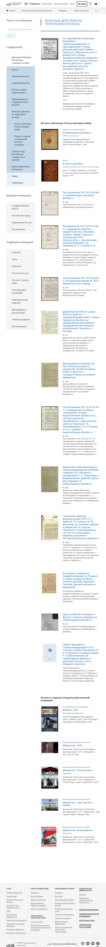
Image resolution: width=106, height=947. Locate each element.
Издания (82, 894)
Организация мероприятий (11, 915)
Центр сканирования (39, 909)
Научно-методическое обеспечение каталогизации (63, 929)
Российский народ (21, 215)
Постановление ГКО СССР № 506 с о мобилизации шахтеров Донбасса (81, 195)
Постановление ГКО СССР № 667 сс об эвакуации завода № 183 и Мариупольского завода (81, 280)
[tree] (20, 120)
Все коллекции (19, 326)
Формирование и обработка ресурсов (38, 904)
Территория (17, 182)
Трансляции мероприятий (16, 920)
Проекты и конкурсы (62, 918)
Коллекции (47, 4)
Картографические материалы (21, 168)
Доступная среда (87, 920)
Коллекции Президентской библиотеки (37, 11)
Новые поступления (38, 900)
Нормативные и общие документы (15, 925)
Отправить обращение (15, 929)
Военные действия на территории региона (21, 114)
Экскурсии (59, 893)
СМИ (8, 911)
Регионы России (20, 273)
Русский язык (18, 229)
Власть (15, 69)
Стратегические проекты (64, 914)
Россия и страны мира (20, 281)
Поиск (72, 4)
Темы (14, 259)
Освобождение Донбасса (77, 132)
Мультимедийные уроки (64, 900)
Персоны (16, 266)
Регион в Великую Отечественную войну (23, 126)
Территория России (81, 11)
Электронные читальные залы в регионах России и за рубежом (41, 927)
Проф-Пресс (67, 773)
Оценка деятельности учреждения (89, 915)
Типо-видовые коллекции (19, 291)
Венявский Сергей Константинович (76, 742)
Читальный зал (37, 922)
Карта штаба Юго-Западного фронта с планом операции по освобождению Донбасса (80, 617)
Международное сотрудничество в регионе (20, 102)
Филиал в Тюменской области (14, 901)
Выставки (58, 896)
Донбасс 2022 (70, 709)
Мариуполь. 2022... (73, 745)
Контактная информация (16, 933)
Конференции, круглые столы (64, 910)
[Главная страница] (14, 3)
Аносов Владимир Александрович (76, 707)
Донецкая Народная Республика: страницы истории (21, 60)
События (16, 252)
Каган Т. (66, 160)
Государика (63, 11)
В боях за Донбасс (73, 163)
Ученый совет (11, 896)
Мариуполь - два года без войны (77, 804)
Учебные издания (21, 319)
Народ (15, 176)
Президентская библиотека (73, 713)
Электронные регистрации (85, 926)
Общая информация (14, 893)
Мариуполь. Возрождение (77, 830)
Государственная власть (20, 207)
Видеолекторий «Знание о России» (65, 904)
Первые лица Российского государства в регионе (18, 155)
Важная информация (88, 910)
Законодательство (20, 76)
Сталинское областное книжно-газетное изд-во (81, 167)
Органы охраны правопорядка (19, 91)
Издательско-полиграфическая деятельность (86, 900)
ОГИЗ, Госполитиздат (71, 136)
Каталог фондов (61, 4)
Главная (12, 11)
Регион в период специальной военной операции (22, 140)
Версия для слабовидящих (65, 943)
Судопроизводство (21, 83)
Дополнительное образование (61, 923)
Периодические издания (20, 301)
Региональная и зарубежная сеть (12, 906)
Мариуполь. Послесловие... (78, 770)
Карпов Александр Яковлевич (74, 129)
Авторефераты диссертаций (19, 311)
